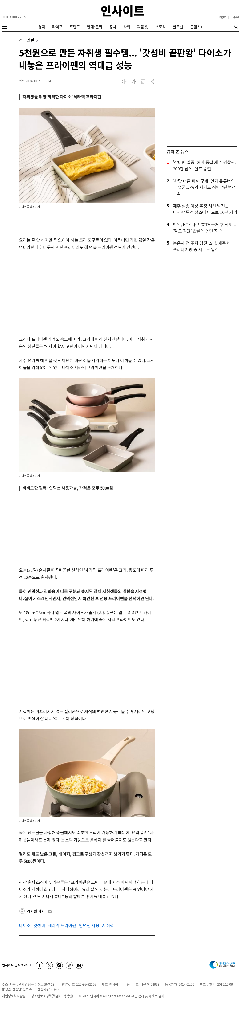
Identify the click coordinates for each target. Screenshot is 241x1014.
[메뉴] (4, 27)
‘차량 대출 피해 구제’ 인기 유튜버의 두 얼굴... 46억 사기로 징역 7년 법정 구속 (204, 187)
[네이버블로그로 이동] (79, 965)
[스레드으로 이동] (69, 965)
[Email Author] (50, 911)
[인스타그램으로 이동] (59, 965)
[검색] (236, 26)
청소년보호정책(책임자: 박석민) (52, 996)
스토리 (161, 26)
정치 (112, 26)
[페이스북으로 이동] (39, 965)
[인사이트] (122, 11)
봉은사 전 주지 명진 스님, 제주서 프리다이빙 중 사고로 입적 (201, 246)
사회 (126, 26)
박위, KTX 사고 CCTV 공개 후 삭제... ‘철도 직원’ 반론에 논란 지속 (204, 227)
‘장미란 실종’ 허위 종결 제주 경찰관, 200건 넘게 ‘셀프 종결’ (204, 165)
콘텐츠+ (196, 26)
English (222, 17)
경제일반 (26, 40)
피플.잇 (143, 26)
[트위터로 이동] (49, 965)
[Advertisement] (87, 294)
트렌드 (75, 26)
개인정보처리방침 (13, 996)
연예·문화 (94, 26)
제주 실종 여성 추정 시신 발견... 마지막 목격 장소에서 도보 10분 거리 (205, 209)
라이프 (57, 26)
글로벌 (178, 26)
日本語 (235, 17)
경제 (41, 26)
